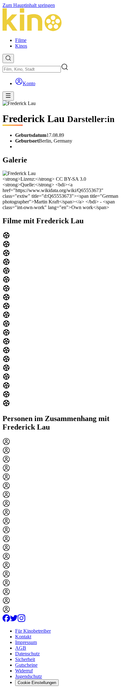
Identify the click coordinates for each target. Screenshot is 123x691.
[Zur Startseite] (61, 20)
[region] (61, 319)
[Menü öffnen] (8, 96)
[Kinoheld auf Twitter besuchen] (14, 620)
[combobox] (32, 69)
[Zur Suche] (8, 58)
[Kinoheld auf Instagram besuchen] (21, 620)
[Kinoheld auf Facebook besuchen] (6, 620)
